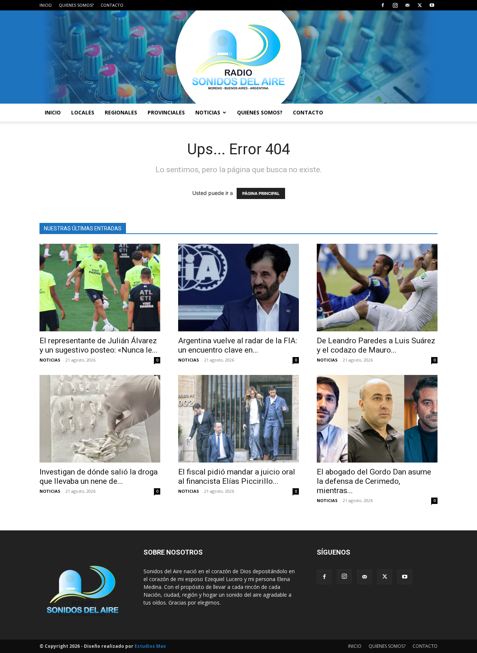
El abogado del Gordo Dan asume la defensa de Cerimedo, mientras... (374, 481)
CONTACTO (112, 5)
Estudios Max (150, 646)
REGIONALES (121, 112)
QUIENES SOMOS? (76, 5)
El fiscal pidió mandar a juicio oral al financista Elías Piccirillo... (236, 476)
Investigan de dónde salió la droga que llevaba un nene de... (99, 476)
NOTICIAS (207, 112)
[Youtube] (431, 5)
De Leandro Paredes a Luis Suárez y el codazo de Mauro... (376, 345)
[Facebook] (382, 5)
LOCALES (82, 112)
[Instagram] (395, 5)
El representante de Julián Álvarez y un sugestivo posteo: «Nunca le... (99, 345)
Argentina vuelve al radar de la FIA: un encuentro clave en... (237, 345)
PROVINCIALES (166, 112)
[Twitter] (419, 5)
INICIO (46, 5)
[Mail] (407, 5)
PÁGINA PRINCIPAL (260, 193)
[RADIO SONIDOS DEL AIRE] (238, 57)
